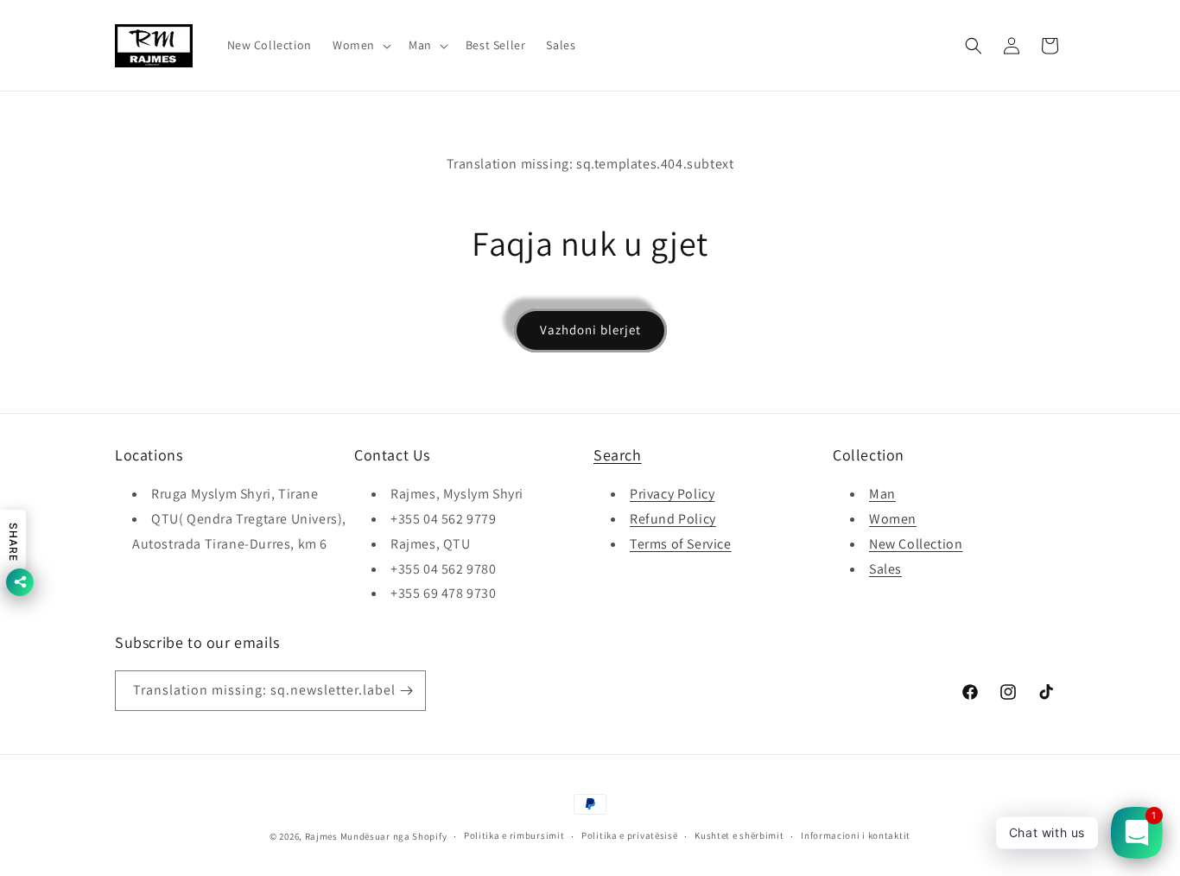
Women (893, 519)
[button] (360, 45)
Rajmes (321, 836)
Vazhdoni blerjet (590, 329)
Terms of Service (681, 544)
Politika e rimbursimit (514, 835)
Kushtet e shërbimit (739, 835)
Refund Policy (673, 519)
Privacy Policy (672, 494)
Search (617, 455)
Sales (885, 569)
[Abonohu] (406, 690)
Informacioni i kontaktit (855, 835)
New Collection (915, 544)
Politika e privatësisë (629, 835)
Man (882, 494)
